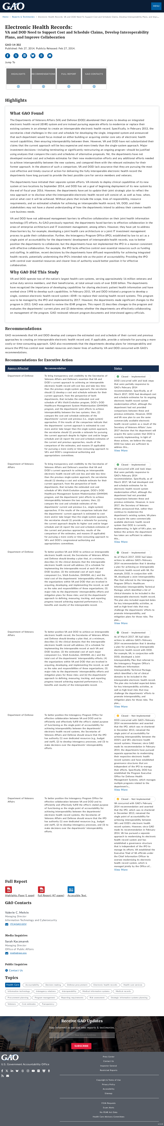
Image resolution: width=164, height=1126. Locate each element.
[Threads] (42, 55)
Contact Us (15, 970)
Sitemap (108, 1093)
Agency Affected (18, 368)
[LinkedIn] (26, 55)
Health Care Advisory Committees (108, 1117)
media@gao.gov (18, 953)
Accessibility (109, 1089)
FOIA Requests (108, 1103)
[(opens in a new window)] (2, 1071)
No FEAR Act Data (108, 1112)
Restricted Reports (108, 1070)
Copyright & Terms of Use (108, 1080)
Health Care (12, 985)
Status (118, 368)
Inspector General (108, 1066)
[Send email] (51, 55)
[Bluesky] (34, 55)
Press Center (109, 1057)
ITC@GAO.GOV (18, 924)
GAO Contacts (94, 74)
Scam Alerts (108, 1108)
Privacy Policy (108, 1084)
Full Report (68, 74)
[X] (17, 55)
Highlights (18, 74)
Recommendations (43, 74)
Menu (156, 6)
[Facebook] (9, 55)
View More (121, 450)
